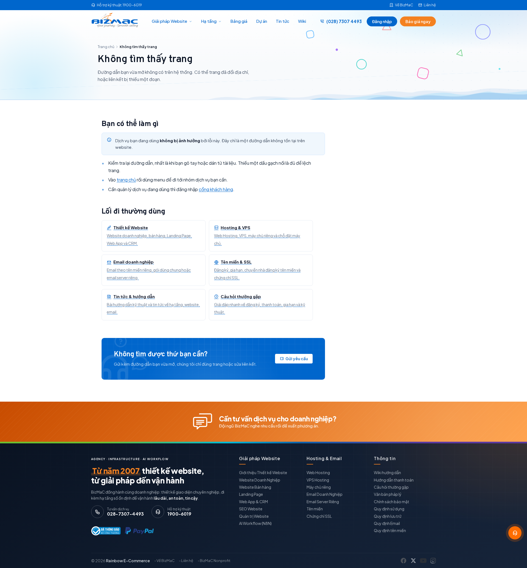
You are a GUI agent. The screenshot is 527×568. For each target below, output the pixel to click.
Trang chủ (106, 46)
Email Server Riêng (323, 501)
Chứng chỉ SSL (319, 516)
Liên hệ (430, 5)
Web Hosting (318, 472)
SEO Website (250, 508)
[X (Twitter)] (413, 560)
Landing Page (251, 494)
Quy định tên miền (390, 530)
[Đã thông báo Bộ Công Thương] (104, 531)
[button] (515, 532)
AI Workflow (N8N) (255, 523)
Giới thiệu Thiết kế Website (263, 472)
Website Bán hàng (255, 487)
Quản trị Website (254, 516)
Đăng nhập (382, 21)
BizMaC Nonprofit (215, 560)
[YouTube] (423, 560)
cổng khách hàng (216, 189)
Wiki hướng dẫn (387, 472)
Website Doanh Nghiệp (259, 479)
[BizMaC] (116, 21)
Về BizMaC (404, 5)
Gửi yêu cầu (296, 358)
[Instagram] (433, 560)
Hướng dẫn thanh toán (394, 479)
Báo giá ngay (418, 21)
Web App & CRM (253, 501)
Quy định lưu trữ (387, 516)
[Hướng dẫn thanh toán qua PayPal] (139, 531)
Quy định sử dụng (389, 508)
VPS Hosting (318, 479)
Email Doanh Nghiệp (325, 494)
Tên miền (315, 508)
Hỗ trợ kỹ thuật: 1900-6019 (119, 5)
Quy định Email (387, 523)
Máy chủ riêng (319, 487)
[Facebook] (403, 560)
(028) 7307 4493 (344, 21)
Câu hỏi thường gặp (391, 487)
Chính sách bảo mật (391, 501)
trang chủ (126, 180)
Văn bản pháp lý (388, 494)
